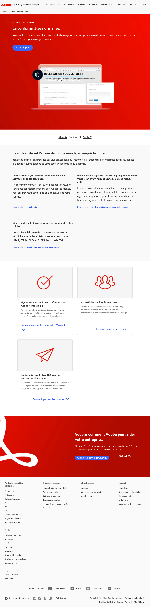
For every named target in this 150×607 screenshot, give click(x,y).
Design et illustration (12, 499)
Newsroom (9, 551)
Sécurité (62, 137)
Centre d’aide (123, 488)
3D (6, 511)
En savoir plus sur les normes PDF (51, 399)
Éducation (84, 488)
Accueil (4, 12)
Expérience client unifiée (51, 496)
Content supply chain (50, 492)
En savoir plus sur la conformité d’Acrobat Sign (43, 327)
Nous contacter (140, 4)
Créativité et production (51, 500)
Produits (71, 4)
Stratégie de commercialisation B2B (56, 504)
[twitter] (45, 598)
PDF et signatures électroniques (26, 4)
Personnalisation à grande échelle (55, 488)
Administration (107, 4)
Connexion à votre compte (14, 535)
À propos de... (9, 539)
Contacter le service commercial (92, 457)
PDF (6, 507)
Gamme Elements (11, 515)
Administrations (86, 496)
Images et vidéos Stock (13, 519)
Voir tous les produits (12, 523)
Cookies (120, 602)
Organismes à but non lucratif (91, 492)
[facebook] (34, 598)
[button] (17, 598)
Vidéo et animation (11, 503)
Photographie (9, 495)
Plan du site (129, 602)
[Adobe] (6, 4)
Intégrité (8, 571)
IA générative (9, 491)
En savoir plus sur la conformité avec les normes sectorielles (36, 247)
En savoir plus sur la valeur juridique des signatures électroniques (103, 207)
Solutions (81, 4)
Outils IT (87, 137)
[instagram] (39, 598)
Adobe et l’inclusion (12, 575)
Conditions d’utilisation (107, 602)
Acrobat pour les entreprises (54, 4)
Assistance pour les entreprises (130, 504)
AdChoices (141, 602)
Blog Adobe (9, 579)
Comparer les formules (123, 4)
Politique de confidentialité (134, 598)
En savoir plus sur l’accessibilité (112, 329)
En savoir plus (22, 47)
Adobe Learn (123, 500)
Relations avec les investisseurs (16, 559)
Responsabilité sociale (13, 555)
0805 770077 (124, 456)
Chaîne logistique (11, 563)
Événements (9, 547)
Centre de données (11, 567)
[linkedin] (50, 598)
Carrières (8, 543)
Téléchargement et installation (129, 492)
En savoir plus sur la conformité (24, 207)
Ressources (93, 4)
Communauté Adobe (126, 496)
